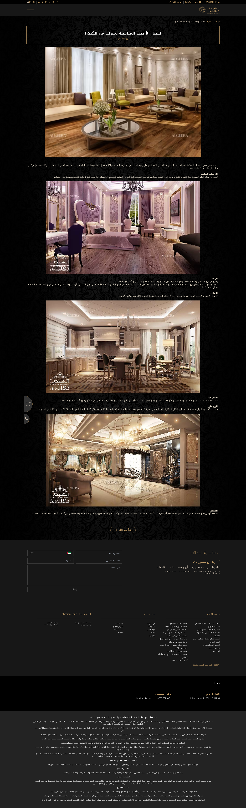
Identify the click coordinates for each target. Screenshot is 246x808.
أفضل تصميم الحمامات (179, 660)
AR (28, 2)
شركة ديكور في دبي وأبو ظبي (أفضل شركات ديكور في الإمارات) (173, 640)
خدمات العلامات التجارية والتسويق (207, 623)
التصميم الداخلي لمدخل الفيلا (176, 629)
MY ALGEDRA (174, 2)
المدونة (120, 632)
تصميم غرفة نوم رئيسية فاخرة (208, 632)
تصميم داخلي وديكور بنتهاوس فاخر (206, 639)
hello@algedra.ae (191, 2)
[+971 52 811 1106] (24, 419)
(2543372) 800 (52, 623)
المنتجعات (216, 651)
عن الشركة (151, 623)
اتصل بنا (152, 636)
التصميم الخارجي (213, 626)
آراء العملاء (119, 623)
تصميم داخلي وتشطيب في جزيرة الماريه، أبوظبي (172, 656)
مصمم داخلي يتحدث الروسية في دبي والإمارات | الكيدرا (173, 646)
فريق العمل (151, 629)
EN (30, 2)
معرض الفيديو (118, 626)
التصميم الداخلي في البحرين (177, 636)
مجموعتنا (151, 626)
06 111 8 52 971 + (51, 625)
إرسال (75, 589)
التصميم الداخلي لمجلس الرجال (208, 629)
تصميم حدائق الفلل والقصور (177, 651)
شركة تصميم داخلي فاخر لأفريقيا (175, 632)
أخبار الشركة (118, 629)
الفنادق (217, 636)
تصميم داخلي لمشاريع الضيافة (176, 626)
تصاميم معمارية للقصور (178, 623)
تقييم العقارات (214, 642)
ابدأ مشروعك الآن (123, 530)
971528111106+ (211, 2)
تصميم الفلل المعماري (211, 645)
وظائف (152, 632)
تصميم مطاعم (214, 648)
